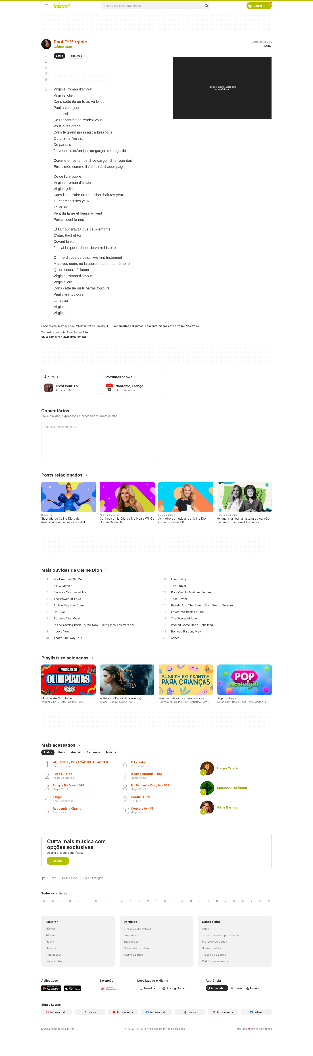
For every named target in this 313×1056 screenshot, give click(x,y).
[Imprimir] (46, 79)
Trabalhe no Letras (214, 954)
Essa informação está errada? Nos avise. (172, 325)
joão (63, 332)
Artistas (50, 935)
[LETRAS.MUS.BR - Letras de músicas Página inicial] (61, 5)
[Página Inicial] (43, 878)
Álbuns (50, 941)
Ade (85, 332)
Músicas (51, 928)
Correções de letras (136, 948)
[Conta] (268, 5)
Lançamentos (54, 961)
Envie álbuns (131, 935)
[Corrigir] (46, 85)
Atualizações (54, 954)
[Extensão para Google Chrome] (109, 988)
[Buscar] (206, 5)
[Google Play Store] (51, 988)
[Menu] (46, 5)
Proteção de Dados (214, 941)
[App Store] (72, 988)
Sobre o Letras (211, 948)
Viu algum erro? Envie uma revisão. (64, 336)
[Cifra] (46, 73)
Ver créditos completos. (128, 326)
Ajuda (205, 928)
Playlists (51, 948)
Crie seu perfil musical (137, 928)
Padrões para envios (215, 961)
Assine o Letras (133, 954)
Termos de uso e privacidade (220, 935)
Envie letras (131, 941)
